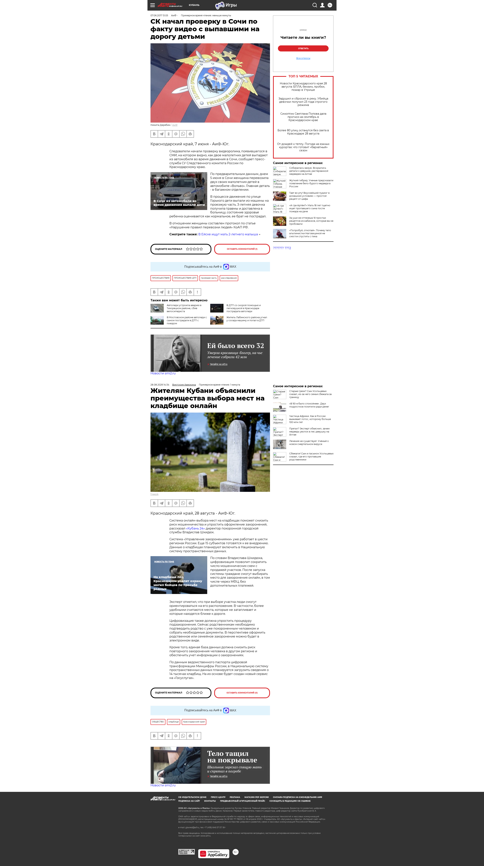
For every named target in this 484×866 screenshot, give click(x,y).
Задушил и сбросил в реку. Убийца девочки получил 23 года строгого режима (303, 102)
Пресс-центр (218, 797)
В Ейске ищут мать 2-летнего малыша (228, 234)
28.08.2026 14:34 (159, 384)
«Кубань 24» (195, 528)
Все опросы (303, 58)
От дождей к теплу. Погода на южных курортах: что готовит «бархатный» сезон (303, 147)
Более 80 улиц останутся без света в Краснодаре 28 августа (303, 132)
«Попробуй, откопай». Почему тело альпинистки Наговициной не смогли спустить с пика (310, 233)
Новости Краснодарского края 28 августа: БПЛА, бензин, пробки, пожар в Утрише (303, 87)
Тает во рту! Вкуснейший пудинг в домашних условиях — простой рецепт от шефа (309, 195)
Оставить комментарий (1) (242, 249)
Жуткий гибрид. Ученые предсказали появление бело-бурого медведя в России (311, 183)
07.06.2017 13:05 (159, 15)
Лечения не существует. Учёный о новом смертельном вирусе (309, 442)
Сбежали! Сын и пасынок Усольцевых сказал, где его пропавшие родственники (311, 456)
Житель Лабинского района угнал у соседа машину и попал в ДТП (246, 319)
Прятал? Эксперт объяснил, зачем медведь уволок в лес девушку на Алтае (309, 431)
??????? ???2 (282, 248)
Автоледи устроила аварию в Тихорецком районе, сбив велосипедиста (184, 308)
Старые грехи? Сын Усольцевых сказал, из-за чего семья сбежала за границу (310, 394)
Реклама (235, 797)
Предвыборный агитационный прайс (242, 801)
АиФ (175, 125)
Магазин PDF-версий (256, 797)
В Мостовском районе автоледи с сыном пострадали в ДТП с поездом (187, 320)
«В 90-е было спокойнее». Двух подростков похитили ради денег (309, 405)
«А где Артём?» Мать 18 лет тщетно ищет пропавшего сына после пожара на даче (309, 208)
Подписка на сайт (189, 801)
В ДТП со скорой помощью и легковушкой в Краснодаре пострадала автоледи (243, 308)
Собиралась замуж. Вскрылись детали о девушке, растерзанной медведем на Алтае (308, 170)
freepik (154, 494)
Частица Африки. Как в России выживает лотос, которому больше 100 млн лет (310, 419)
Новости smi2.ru (163, 373)
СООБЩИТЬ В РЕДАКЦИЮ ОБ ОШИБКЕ (290, 801)
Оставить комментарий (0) (242, 693)
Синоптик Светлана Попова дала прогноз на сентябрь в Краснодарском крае (303, 117)
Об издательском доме (192, 797)
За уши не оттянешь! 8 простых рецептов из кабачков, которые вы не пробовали (311, 220)
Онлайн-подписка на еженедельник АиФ (297, 797)
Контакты (210, 801)
